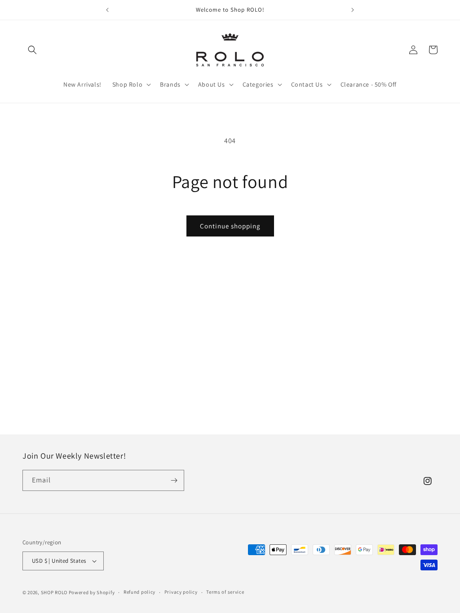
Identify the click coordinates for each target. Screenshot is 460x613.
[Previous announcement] (107, 10)
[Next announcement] (353, 10)
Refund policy (139, 592)
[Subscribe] (174, 480)
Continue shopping (230, 226)
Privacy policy (181, 592)
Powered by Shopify (92, 592)
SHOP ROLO (54, 592)
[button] (32, 50)
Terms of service (225, 592)
